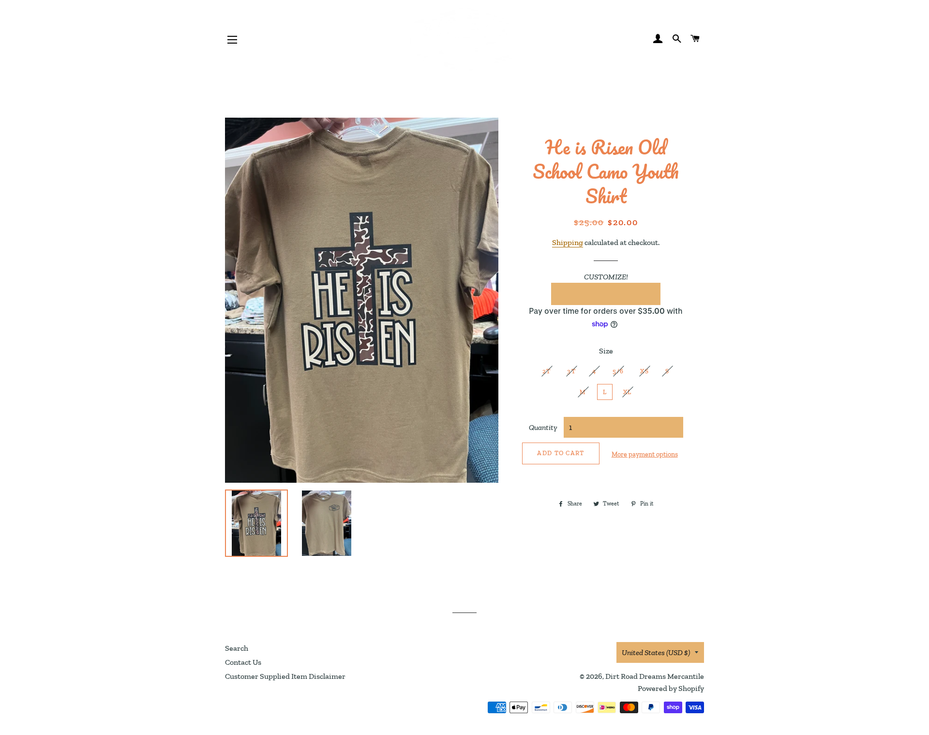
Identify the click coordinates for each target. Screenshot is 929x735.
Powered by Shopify (671, 688)
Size (606, 350)
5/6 (618, 371)
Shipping (567, 242)
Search (236, 648)
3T (571, 371)
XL (627, 392)
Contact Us (243, 662)
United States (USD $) (656, 652)
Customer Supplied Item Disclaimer (285, 676)
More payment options (645, 454)
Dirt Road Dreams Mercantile (654, 676)
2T (546, 371)
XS (644, 371)
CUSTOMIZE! (606, 276)
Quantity (543, 427)
